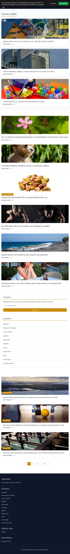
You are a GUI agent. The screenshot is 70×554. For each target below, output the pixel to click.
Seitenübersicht (6, 541)
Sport (3, 516)
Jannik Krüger (5, 140)
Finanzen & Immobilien (8, 495)
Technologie (5, 520)
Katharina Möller (7, 74)
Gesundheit (4, 504)
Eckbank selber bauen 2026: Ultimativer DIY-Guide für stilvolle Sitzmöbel (28, 41)
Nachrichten (7, 392)
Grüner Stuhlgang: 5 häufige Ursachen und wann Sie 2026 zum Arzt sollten (28, 71)
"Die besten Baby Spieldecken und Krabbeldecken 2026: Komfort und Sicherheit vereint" (33, 425)
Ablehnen (53, 3)
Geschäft (4, 501)
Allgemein (6, 420)
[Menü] (3, 7)
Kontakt (3, 532)
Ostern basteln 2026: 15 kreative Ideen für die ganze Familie (23, 102)
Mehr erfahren (40, 4)
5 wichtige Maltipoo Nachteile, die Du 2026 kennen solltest (25, 165)
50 (44, 463)
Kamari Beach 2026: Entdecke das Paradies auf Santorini (24, 254)
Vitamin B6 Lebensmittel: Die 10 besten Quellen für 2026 (24, 197)
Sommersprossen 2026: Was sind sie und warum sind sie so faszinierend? (31, 283)
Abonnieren (35, 310)
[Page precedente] (21, 463)
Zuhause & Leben (7, 194)
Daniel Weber (7, 44)
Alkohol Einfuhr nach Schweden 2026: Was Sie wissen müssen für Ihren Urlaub (30, 397)
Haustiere (4, 507)
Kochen (3, 510)
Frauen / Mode (5, 498)
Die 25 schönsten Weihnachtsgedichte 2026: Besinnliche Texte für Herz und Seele (34, 137)
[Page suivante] (49, 463)
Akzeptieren (63, 3)
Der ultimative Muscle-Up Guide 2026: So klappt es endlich (25, 226)
